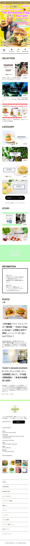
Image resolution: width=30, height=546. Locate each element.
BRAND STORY (6, 491)
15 (10, 394)
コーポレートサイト (7, 534)
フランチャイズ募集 (7, 501)
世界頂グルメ (16, 287)
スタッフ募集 (5, 519)
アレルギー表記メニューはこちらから (15, 203)
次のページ (5, 391)
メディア (4, 510)
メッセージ (5, 515)
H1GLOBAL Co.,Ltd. (12, 543)
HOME (4, 482)
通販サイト (5, 505)
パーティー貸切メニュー (8, 524)
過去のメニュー (6, 529)
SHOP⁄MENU (5, 486)
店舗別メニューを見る (15, 198)
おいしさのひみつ (6, 496)
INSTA (18, 51)
